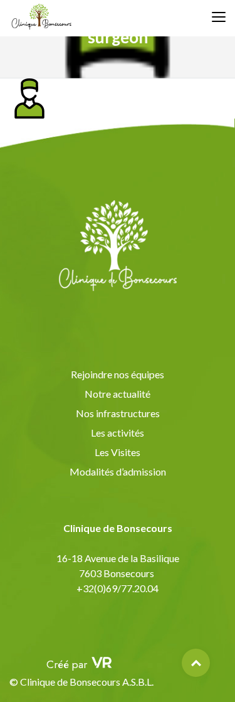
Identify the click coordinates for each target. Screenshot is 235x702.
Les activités (117, 433)
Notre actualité (117, 394)
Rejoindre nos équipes (117, 374)
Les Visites (117, 452)
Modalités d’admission (118, 471)
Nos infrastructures (118, 413)
